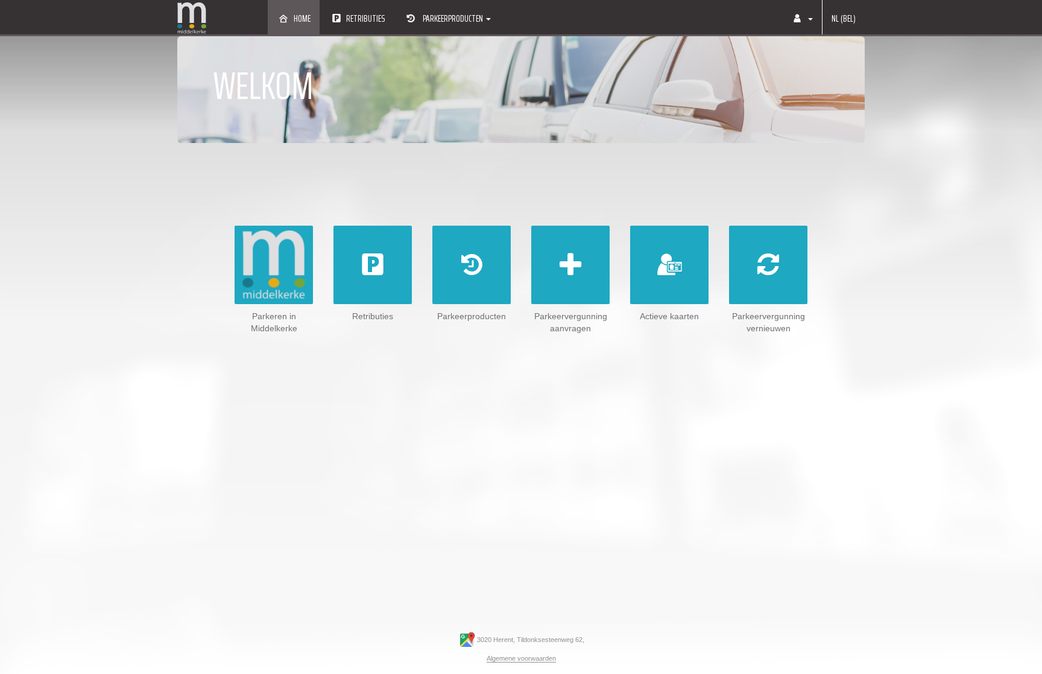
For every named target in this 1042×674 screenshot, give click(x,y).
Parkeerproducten (453, 18)
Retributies (365, 18)
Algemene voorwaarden (521, 658)
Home (302, 18)
